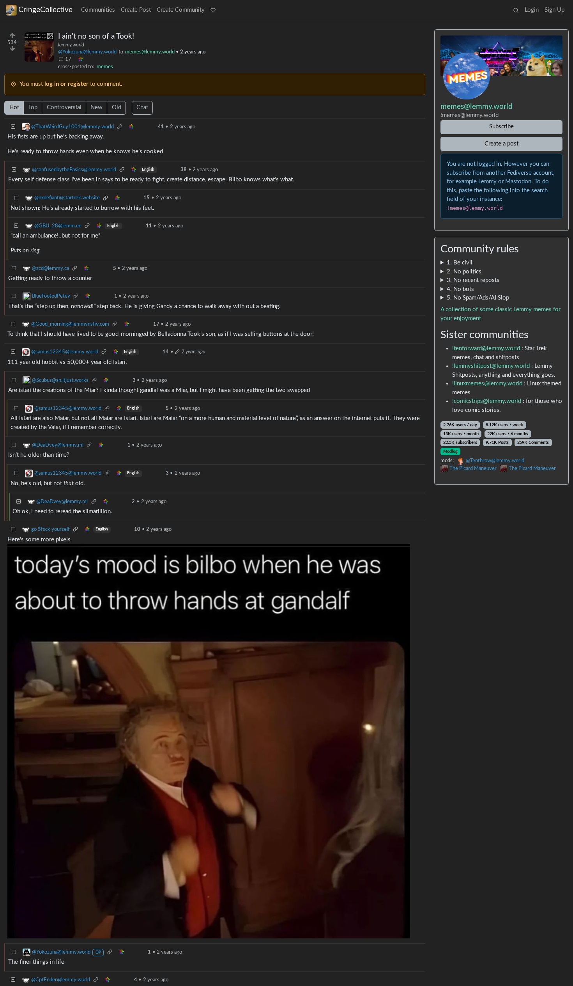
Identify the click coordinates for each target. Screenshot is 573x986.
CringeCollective (45, 10)
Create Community (181, 10)
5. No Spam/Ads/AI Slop (478, 298)
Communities (98, 10)
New (96, 107)
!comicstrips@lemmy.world (486, 401)
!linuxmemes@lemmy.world (487, 384)
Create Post (136, 10)
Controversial (64, 107)
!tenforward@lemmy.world (486, 348)
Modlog (450, 451)
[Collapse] (13, 127)
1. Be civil (459, 263)
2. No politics (464, 272)
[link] (80, 59)
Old (116, 107)
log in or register (66, 84)
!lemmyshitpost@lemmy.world (491, 366)
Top (32, 107)
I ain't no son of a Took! (96, 36)
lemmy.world (71, 45)
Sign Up (554, 10)
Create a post (501, 144)
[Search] (516, 10)
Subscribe (501, 126)
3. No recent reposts (473, 280)
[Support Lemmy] (213, 10)
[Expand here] (39, 47)
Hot (14, 107)
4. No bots (460, 289)
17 (68, 59)
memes (105, 66)
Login (532, 10)
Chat (142, 107)
